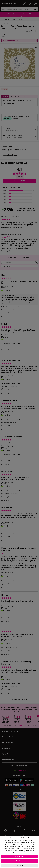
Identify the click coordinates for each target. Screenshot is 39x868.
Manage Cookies (19, 865)
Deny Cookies (19, 861)
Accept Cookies (19, 856)
